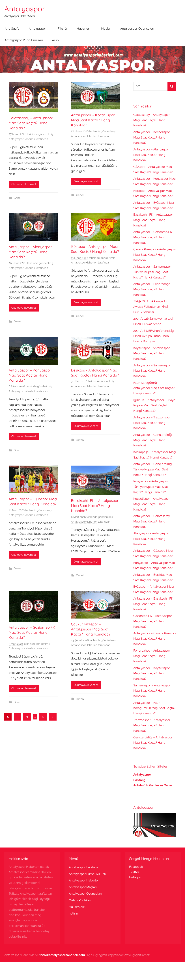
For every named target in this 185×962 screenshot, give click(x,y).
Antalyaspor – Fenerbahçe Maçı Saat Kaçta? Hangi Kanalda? (151, 289)
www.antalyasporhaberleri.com (63, 955)
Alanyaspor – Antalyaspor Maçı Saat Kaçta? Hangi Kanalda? (151, 538)
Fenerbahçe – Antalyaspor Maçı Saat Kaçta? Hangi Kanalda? (151, 656)
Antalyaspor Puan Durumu (24, 40)
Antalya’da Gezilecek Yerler (153, 785)
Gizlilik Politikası (80, 900)
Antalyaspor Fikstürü (83, 867)
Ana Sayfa (12, 28)
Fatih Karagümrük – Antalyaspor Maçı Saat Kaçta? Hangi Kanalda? (154, 388)
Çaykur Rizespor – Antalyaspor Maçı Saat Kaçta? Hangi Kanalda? (90, 629)
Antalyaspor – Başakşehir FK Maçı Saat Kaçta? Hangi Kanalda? (153, 604)
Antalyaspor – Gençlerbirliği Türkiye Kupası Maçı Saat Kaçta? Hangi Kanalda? (153, 469)
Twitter (134, 872)
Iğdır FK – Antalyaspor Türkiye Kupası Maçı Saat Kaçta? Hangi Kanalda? (154, 405)
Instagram (136, 877)
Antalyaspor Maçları (83, 887)
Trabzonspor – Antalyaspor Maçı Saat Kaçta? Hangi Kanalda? (151, 725)
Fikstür (63, 28)
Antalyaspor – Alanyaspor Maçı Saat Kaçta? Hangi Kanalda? (30, 252)
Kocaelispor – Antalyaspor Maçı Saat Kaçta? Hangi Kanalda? (151, 504)
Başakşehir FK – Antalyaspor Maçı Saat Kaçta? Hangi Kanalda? (95, 505)
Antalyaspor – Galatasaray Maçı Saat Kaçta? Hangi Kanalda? (151, 521)
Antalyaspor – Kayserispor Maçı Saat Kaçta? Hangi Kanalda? (151, 673)
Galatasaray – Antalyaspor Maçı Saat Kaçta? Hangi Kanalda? (31, 123)
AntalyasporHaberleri (22, 139)
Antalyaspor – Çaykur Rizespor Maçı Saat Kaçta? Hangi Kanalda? (154, 638)
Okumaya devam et (23, 184)
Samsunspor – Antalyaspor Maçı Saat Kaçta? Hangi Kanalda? (152, 691)
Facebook (136, 866)
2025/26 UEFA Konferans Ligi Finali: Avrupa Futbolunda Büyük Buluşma (154, 336)
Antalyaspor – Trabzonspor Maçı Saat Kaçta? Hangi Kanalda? (152, 423)
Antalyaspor (24, 8)
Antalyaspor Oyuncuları (137, 28)
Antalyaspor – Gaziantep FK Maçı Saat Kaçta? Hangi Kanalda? (32, 632)
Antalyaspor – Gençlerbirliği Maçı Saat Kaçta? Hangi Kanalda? (153, 440)
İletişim (74, 913)
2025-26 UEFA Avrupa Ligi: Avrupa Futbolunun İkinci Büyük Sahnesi (151, 306)
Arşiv (55, 40)
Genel (17, 198)
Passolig (139, 780)
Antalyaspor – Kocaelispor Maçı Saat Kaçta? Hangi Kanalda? (93, 120)
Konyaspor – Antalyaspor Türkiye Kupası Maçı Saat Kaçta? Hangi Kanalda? (150, 486)
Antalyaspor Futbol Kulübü (87, 874)
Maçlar (106, 28)
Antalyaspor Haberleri (84, 880)
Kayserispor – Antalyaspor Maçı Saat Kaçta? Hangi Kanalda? (151, 353)
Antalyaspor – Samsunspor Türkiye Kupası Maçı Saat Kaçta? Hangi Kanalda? (152, 272)
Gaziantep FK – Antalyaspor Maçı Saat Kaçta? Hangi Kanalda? (152, 621)
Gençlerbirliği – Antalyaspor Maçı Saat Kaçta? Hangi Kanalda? (152, 743)
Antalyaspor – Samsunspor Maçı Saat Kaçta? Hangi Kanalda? (152, 371)
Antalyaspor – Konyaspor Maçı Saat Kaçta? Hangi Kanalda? (30, 375)
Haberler (83, 28)
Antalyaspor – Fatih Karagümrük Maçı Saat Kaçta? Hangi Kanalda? (154, 708)
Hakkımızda (77, 907)
